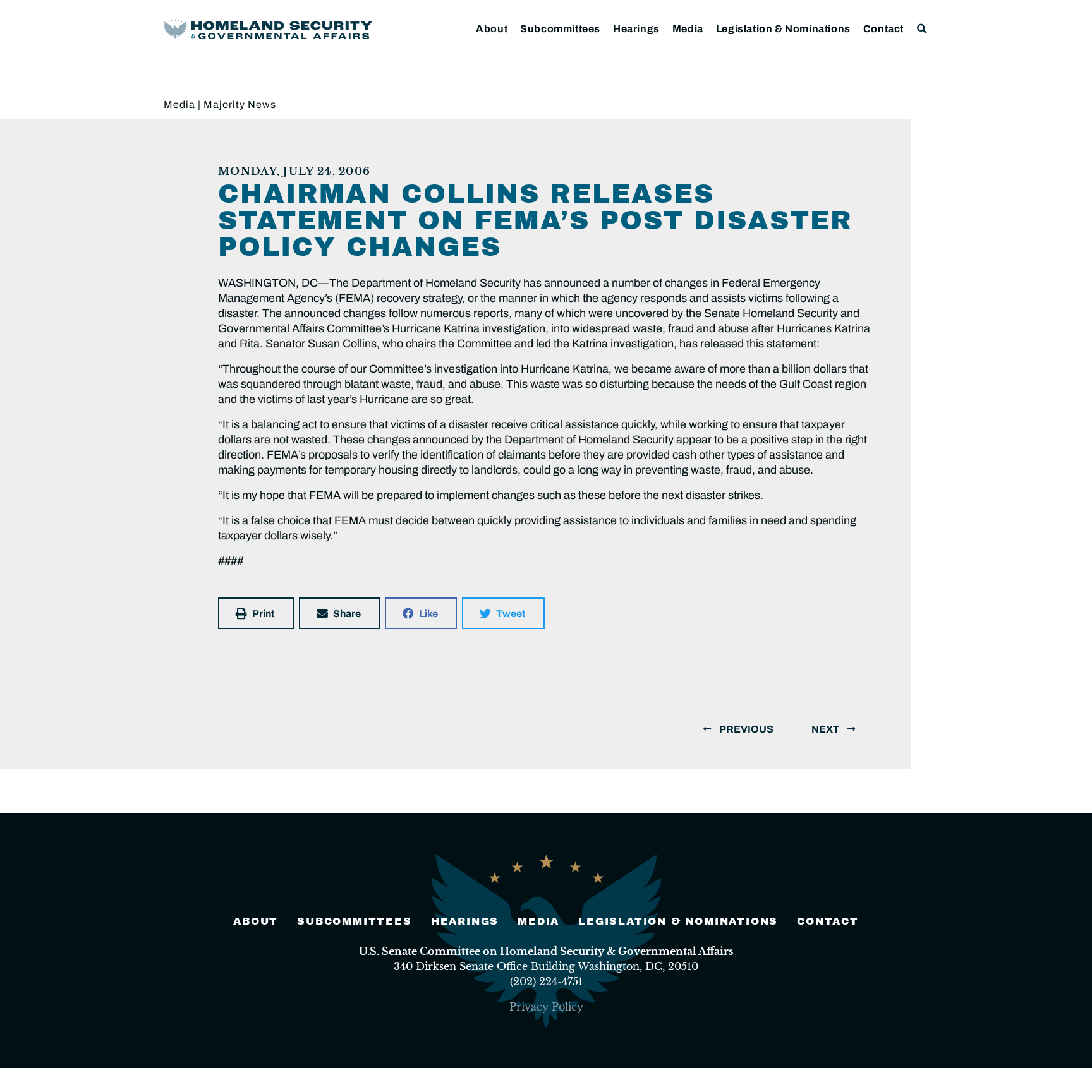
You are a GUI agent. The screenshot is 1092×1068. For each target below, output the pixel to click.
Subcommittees (560, 28)
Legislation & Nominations (783, 28)
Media (687, 28)
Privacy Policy (546, 1006)
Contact (883, 28)
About (491, 28)
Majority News (239, 104)
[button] (922, 28)
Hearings (636, 28)
